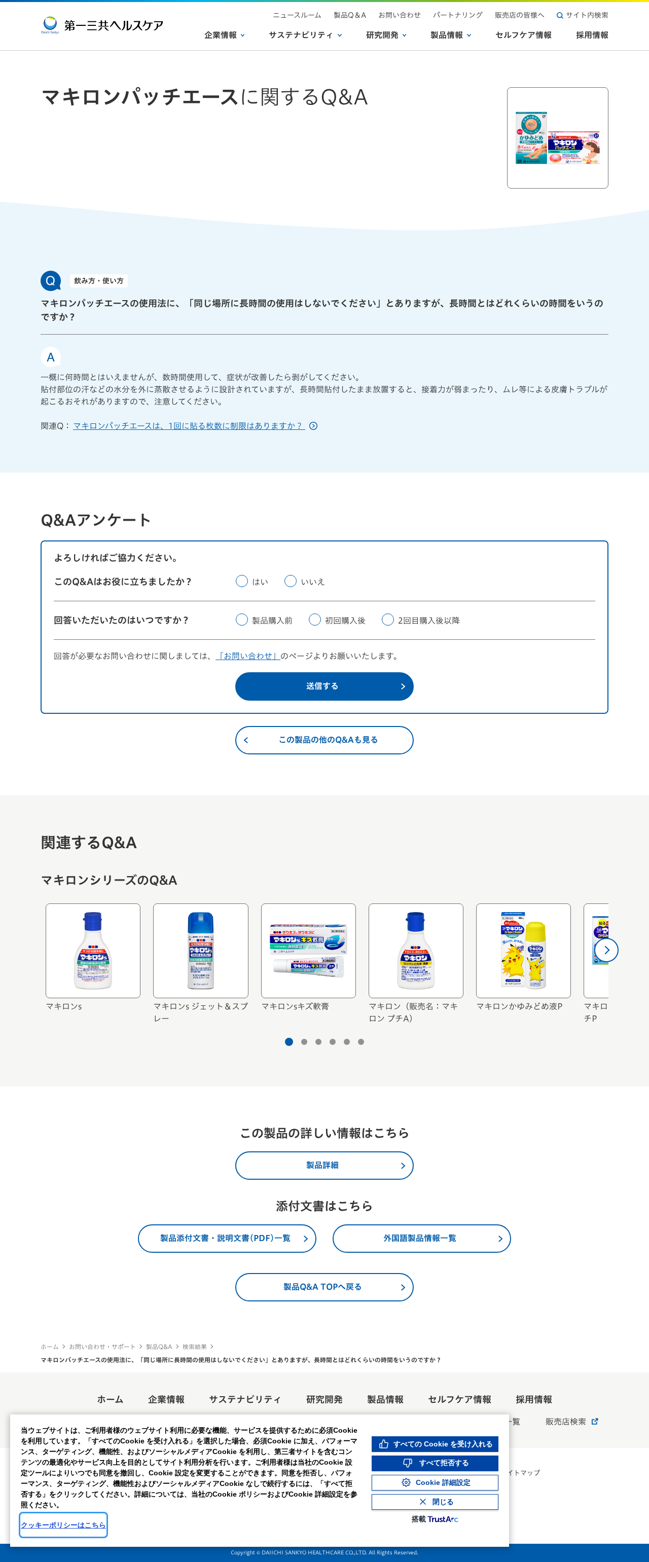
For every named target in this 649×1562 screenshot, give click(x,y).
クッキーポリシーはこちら (63, 1525)
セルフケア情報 (523, 35)
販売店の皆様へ (520, 15)
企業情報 (220, 35)
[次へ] (606, 950)
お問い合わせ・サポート (102, 1346)
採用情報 (592, 35)
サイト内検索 (587, 15)
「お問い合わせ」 (247, 656)
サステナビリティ (301, 35)
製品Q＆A (350, 15)
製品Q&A (159, 1346)
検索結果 (195, 1346)
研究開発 (382, 35)
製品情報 (446, 35)
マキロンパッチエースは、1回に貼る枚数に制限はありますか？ (189, 426)
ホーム (50, 1346)
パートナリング (458, 15)
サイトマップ (520, 1473)
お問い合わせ (399, 15)
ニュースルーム (297, 15)
